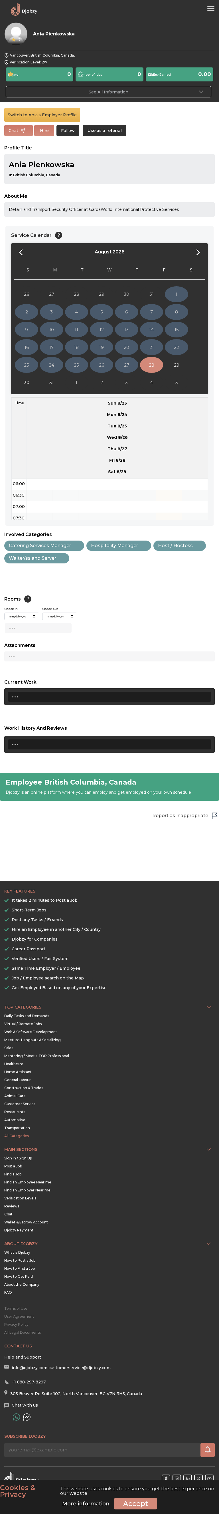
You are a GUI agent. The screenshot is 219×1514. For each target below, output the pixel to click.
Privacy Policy (16, 1324)
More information (86, 1504)
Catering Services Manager (40, 545)
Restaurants (14, 1112)
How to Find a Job (19, 1268)
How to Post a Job (19, 1260)
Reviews (11, 1206)
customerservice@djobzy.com (79, 1367)
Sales (8, 1048)
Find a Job (12, 1174)
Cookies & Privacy (18, 1491)
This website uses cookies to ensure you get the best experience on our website (107, 1491)
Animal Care (15, 1096)
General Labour (17, 1080)
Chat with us (25, 1405)
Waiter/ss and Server (32, 558)
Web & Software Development (30, 1032)
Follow (68, 130)
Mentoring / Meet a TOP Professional (36, 1056)
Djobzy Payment (18, 1230)
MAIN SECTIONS (20, 1149)
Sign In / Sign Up (18, 1158)
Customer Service (20, 1104)
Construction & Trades (23, 1088)
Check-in (11, 609)
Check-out (50, 609)
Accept (135, 1503)
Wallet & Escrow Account (26, 1222)
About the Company (21, 1284)
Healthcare (13, 1064)
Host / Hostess (175, 545)
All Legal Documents (22, 1332)
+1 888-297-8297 (29, 1382)
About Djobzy (20, 1243)
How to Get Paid (18, 1276)
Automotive (14, 1120)
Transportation (17, 1128)
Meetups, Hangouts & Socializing (32, 1040)
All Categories (16, 1136)
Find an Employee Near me (27, 1182)
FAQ (8, 1292)
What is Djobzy (17, 1252)
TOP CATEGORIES (22, 1007)
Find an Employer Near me (27, 1190)
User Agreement (19, 1316)
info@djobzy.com (29, 1367)
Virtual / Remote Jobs (23, 1024)
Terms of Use (15, 1308)
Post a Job (13, 1166)
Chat (8, 1214)
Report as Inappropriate (180, 815)
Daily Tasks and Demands (26, 1016)
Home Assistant (18, 1072)
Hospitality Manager (114, 545)
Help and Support (22, 1357)
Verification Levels (20, 1198)
